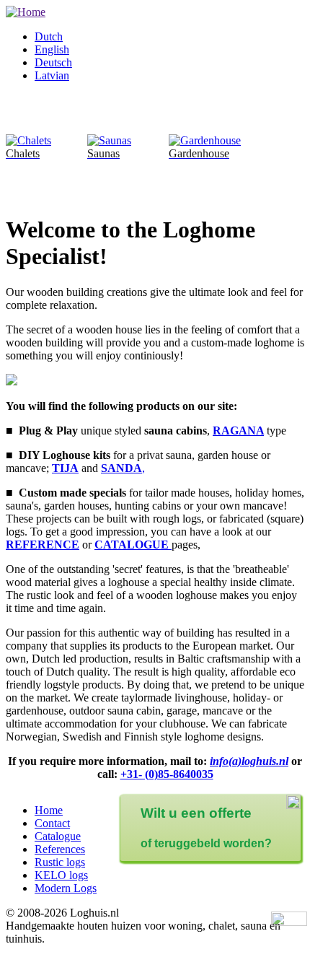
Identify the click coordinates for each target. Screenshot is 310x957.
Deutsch (53, 62)
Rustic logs (60, 862)
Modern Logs (66, 888)
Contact (52, 823)
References (60, 849)
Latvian (52, 75)
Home (49, 810)
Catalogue (58, 836)
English (52, 49)
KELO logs (61, 875)
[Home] (25, 12)
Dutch (49, 36)
